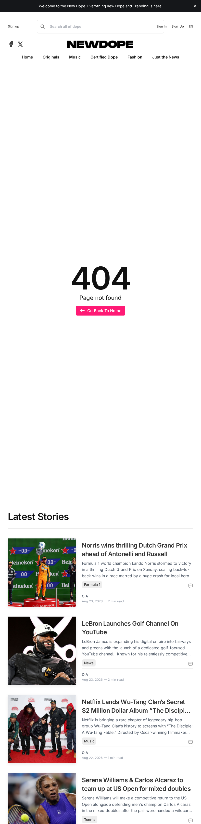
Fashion (134, 57)
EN (191, 26)
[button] (100, 26)
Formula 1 (92, 584)
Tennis (89, 819)
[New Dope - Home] (100, 44)
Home (27, 57)
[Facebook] (11, 44)
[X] (20, 44)
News (89, 663)
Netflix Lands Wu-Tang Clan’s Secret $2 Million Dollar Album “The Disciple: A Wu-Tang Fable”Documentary (136, 710)
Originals (51, 57)
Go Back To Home (104, 310)
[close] (195, 6)
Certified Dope (104, 57)
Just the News (165, 57)
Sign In (161, 26)
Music (75, 57)
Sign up (13, 26)
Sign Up (178, 26)
